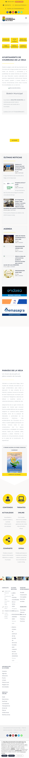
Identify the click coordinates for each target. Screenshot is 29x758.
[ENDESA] (14, 287)
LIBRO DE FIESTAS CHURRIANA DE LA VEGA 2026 (20, 237)
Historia (22, 612)
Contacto (15, 732)
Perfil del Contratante (5, 702)
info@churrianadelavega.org (7, 610)
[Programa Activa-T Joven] (9, 186)
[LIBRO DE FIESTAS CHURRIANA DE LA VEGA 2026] (9, 239)
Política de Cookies (18, 730)
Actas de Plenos (4, 709)
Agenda (4, 673)
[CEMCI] (14, 299)
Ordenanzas (5, 712)
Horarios (4, 671)
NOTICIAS (21, 173)
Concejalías (23, 597)
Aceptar (4, 755)
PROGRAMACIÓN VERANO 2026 (14, 617)
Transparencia (5, 705)
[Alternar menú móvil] (26, 18)
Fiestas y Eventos (22, 620)
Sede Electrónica (5, 698)
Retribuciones (5, 714)
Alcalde (22, 592)
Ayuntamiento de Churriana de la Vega (12, 727)
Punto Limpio (4, 679)
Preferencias (19, 755)
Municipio (23, 610)
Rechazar (11, 755)
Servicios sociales (22, 600)
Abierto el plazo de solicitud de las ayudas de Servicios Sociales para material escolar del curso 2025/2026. (14, 641)
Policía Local (5, 682)
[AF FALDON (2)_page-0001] (14, 88)
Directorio (5, 675)
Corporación (23, 594)
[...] (15, 178)
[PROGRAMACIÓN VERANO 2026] (9, 250)
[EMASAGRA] (14, 306)
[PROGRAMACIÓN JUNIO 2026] (9, 274)
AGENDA (21, 242)
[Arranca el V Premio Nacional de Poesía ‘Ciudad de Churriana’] (9, 168)
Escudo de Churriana (23, 615)
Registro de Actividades (5, 686)
